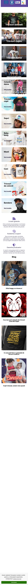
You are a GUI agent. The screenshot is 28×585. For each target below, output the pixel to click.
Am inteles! (14, 582)
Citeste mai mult (17, 579)
